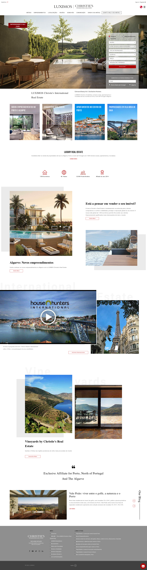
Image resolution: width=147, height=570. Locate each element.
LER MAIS (72, 509)
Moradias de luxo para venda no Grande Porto (87, 544)
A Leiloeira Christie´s (56, 554)
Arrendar (113, 38)
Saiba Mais (16, 270)
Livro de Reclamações (56, 556)
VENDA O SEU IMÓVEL (94, 12)
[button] (134, 500)
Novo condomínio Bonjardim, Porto (85, 554)
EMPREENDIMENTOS (40, 12)
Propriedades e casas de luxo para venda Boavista (89, 549)
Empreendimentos (130, 36)
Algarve (133, 85)
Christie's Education (56, 551)
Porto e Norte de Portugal (118, 85)
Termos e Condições (56, 549)
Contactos (53, 533)
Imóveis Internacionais (78, 352)
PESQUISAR (122, 66)
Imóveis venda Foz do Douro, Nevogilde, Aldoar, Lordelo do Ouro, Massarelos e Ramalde (98, 539)
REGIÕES (62, 12)
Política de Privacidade (57, 546)
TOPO (72, 565)
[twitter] (36, 551)
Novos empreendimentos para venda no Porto (87, 546)
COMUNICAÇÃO (80, 12)
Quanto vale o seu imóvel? (111, 12)
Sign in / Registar (140, 2)
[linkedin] (42, 551)
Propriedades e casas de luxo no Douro (86, 552)
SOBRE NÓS (70, 12)
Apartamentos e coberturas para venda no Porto (88, 541)
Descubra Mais (32, 456)
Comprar (113, 36)
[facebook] (29, 551)
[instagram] (39, 551)
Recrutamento (54, 543)
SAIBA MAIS (73, 159)
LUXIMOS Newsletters (56, 541)
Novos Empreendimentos (82, 536)
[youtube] (33, 551)
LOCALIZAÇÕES (52, 12)
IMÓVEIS (28, 12)
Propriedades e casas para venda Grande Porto (88, 533)
